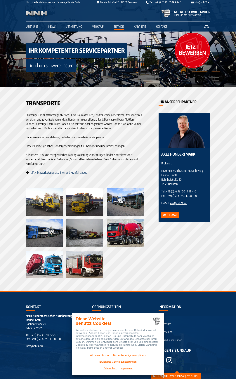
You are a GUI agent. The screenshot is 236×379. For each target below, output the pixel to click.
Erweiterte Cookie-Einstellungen (118, 361)
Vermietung (74, 26)
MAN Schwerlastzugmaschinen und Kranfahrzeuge (58, 172)
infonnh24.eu (202, 2)
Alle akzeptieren (99, 355)
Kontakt (161, 26)
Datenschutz (165, 332)
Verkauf (98, 26)
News (52, 26)
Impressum (165, 324)
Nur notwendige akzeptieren (129, 355)
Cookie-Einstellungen (170, 340)
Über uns (32, 26)
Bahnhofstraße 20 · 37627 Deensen (118, 2)
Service (119, 26)
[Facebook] (169, 360)
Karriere (140, 26)
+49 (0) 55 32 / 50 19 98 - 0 (44, 335)
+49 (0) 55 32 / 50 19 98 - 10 (181, 191)
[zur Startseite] (49, 13)
